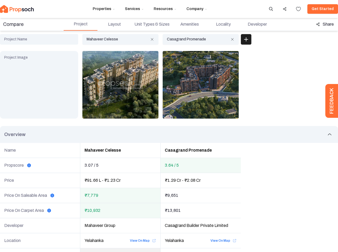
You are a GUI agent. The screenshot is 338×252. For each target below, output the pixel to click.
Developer (257, 24)
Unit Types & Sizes (152, 24)
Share (328, 24)
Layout (114, 24)
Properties (102, 9)
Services (132, 9)
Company (194, 9)
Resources (163, 9)
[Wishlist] (298, 9)
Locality (223, 24)
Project (81, 24)
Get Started (323, 9)
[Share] (284, 9)
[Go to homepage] (17, 9)
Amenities (189, 24)
